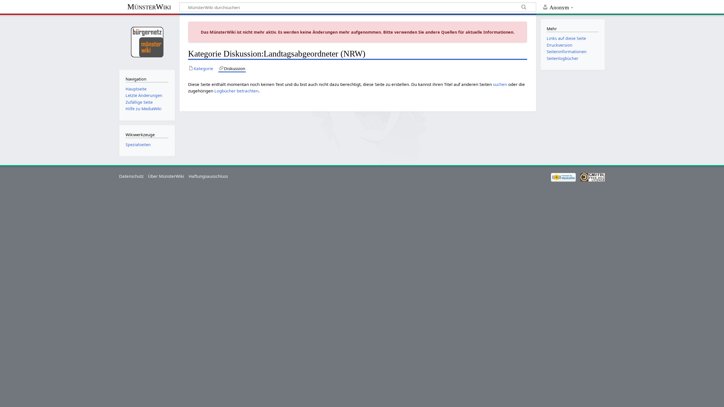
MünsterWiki (149, 6)
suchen (500, 84)
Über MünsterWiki (166, 176)
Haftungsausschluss (208, 176)
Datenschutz (131, 176)
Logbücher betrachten (236, 91)
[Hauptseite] (147, 41)
